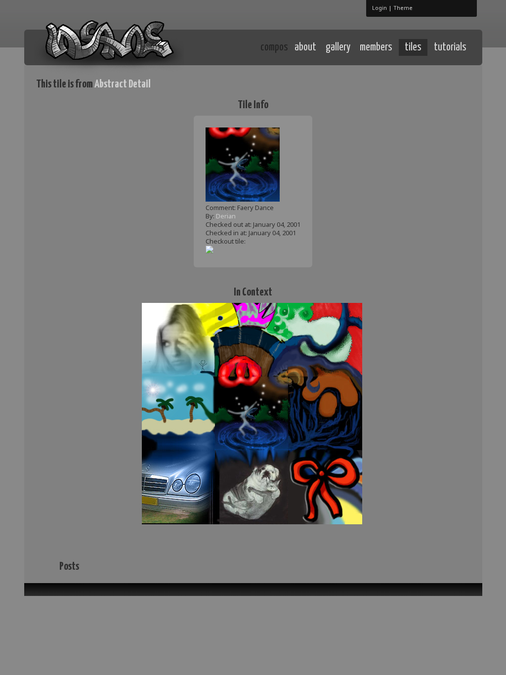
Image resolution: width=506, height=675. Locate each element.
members (376, 47)
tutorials (450, 47)
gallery (338, 47)
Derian (226, 215)
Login (379, 7)
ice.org (109, 46)
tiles (413, 47)
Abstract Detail (122, 84)
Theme (403, 7)
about (305, 47)
